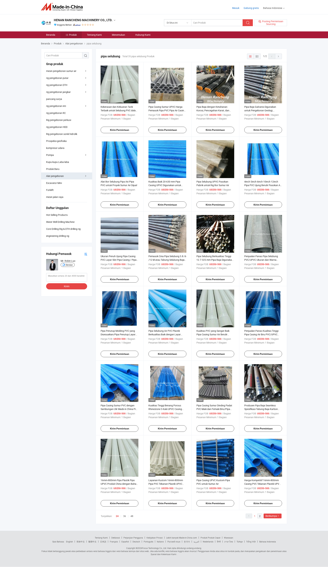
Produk (73, 34)
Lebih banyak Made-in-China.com (181, 537)
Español (125, 541)
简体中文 (81, 541)
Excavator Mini (54, 183)
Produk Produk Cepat (210, 537)
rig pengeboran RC (56, 113)
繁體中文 (92, 541)
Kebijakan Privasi (155, 537)
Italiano (160, 541)
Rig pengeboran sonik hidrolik (61, 134)
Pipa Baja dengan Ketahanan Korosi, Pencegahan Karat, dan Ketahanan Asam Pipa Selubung (213, 110)
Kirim (66, 286)
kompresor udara (55, 148)
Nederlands (208, 541)
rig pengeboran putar (57, 78)
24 (117, 516)
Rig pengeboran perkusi (58, 120)
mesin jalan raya (54, 197)
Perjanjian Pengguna (133, 537)
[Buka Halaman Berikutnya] (278, 56)
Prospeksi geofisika (56, 141)
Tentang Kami (94, 34)
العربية (196, 541)
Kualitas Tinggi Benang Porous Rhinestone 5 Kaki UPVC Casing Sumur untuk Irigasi (165, 409)
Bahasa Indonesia (267, 541)
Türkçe (240, 541)
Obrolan (69, 264)
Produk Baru (52, 169)
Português (148, 541)
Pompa (50, 155)
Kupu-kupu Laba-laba (57, 162)
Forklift (50, 190)
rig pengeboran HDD (56, 127)
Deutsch (136, 541)
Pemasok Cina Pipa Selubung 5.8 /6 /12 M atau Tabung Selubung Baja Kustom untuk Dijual (167, 260)
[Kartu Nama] (85, 254)
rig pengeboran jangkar (58, 92)
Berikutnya (271, 515)
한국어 (187, 541)
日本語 (103, 541)
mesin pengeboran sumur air (61, 71)
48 (132, 516)
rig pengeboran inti (56, 106)
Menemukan (118, 34)
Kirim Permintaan (119, 130)
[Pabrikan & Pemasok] (63, 7)
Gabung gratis (251, 8)
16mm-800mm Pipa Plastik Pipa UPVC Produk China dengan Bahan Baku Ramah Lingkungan (119, 484)
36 (124, 516)
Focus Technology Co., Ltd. (154, 548)
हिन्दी (219, 541)
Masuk (235, 8)
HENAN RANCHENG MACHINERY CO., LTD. (83, 20)
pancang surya (54, 99)
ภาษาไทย (228, 541)
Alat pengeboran (55, 176)
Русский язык (173, 541)
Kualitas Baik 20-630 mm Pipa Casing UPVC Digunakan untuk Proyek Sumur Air (164, 185)
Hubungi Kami (142, 34)
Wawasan (228, 537)
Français (114, 541)
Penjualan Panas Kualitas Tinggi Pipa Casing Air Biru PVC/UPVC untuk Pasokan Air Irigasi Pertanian (263, 334)
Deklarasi (115, 537)
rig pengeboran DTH (56, 85)
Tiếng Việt (251, 541)
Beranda (50, 34)
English (69, 541)
